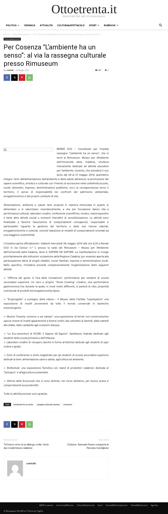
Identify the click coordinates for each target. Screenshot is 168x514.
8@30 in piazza (46, 505)
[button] (160, 25)
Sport (92, 25)
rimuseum (67, 404)
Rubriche (110, 25)
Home (6, 34)
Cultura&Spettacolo (70, 25)
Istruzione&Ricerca (65, 505)
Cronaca (29, 25)
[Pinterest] (22, 77)
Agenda (154, 505)
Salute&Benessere (139, 505)
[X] (14, 77)
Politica (11, 25)
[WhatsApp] (29, 77)
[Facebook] (7, 77)
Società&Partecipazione (116, 505)
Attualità (46, 25)
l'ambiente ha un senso (23, 404)
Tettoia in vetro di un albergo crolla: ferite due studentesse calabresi (26, 446)
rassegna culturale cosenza (48, 404)
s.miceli (10, 70)
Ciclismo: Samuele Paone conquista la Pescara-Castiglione (88, 446)
